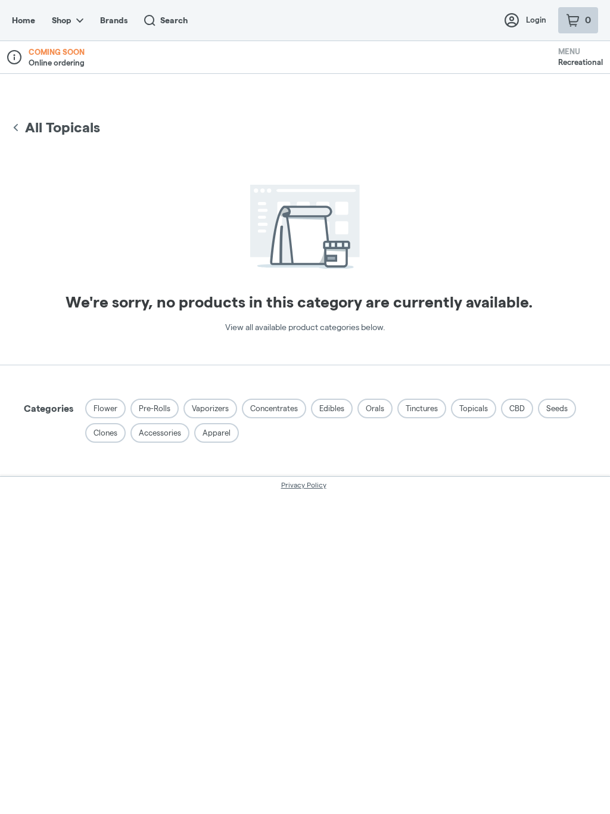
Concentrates (274, 408)
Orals (375, 408)
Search (174, 20)
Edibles (331, 408)
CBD (517, 408)
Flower (105, 408)
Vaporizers (210, 408)
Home (23, 20)
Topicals (473, 408)
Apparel (217, 432)
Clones (105, 432)
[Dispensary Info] (14, 57)
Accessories (160, 432)
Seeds (557, 408)
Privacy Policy (303, 485)
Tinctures (422, 408)
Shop (61, 20)
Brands (113, 20)
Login (536, 19)
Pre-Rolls (154, 408)
